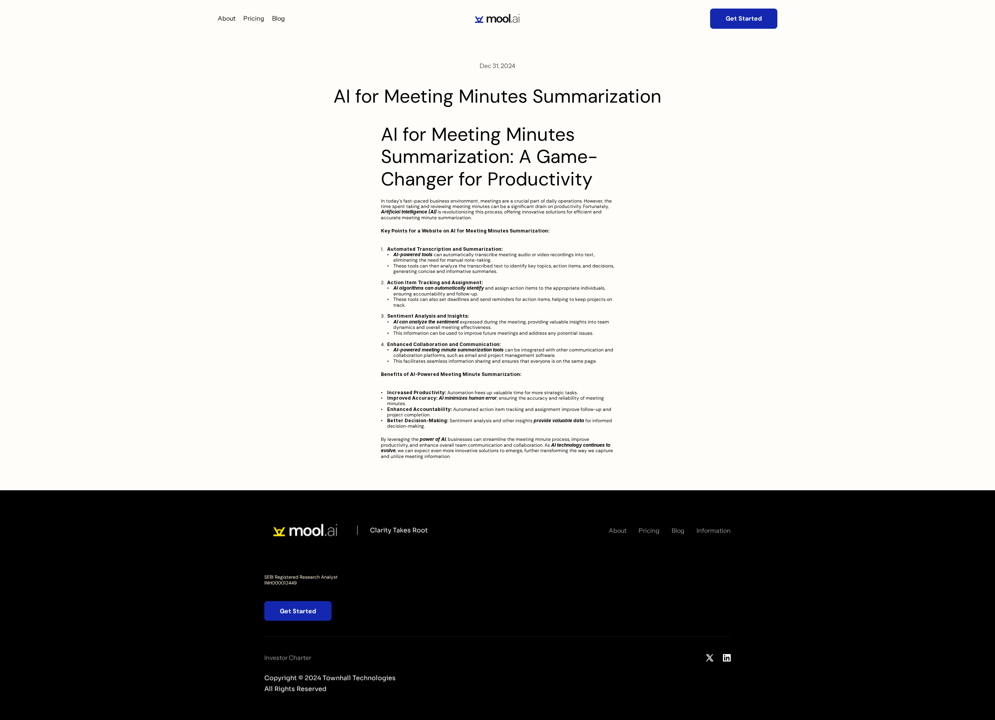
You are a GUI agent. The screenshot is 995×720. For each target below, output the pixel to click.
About (227, 18)
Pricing (253, 18)
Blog (278, 18)
